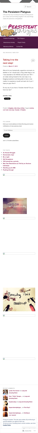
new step (11, 110)
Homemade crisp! (8, 155)
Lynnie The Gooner (14, 391)
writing (22, 108)
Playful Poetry (21, 42)
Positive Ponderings (8, 38)
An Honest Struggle (9, 153)
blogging (10, 108)
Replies (23, 110)
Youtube (17, 110)
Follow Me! (6, 121)
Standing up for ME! (9, 168)
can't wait (5, 110)
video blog (17, 108)
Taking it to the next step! (10, 61)
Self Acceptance (8, 159)
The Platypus (21, 38)
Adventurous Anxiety (9, 42)
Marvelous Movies (8, 46)
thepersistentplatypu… (15, 407)
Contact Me (19, 46)
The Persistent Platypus (17, 11)
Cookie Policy (7, 425)
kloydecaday (12, 402)
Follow (6, 135)
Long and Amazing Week (25, 402)
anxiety (32, 108)
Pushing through (8, 170)
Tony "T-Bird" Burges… (15, 396)
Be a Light (6, 157)
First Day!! (27, 407)
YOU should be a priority (10, 161)
